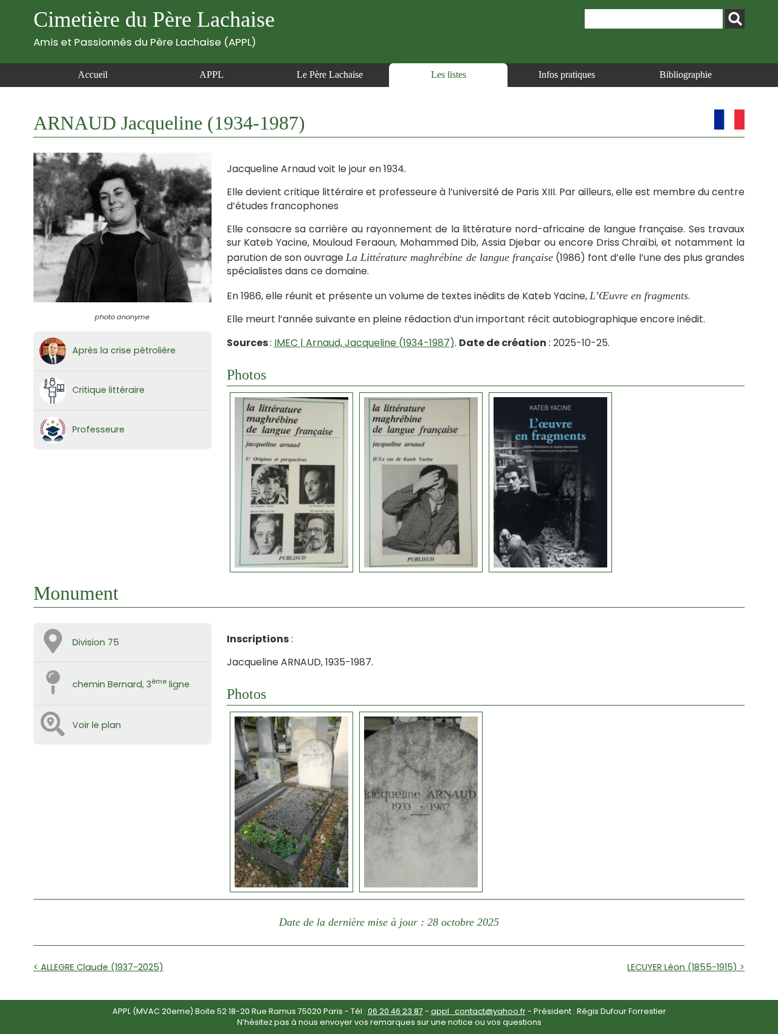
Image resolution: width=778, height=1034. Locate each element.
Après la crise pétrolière (124, 350)
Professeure (98, 429)
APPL (211, 74)
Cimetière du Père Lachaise (154, 27)
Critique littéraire (108, 390)
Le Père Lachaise (330, 74)
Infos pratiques (567, 74)
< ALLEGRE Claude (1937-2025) (98, 967)
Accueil (93, 74)
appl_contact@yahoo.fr (478, 1011)
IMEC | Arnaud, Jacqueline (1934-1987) (364, 343)
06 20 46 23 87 (395, 1011)
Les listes (448, 74)
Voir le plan (96, 725)
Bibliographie (685, 74)
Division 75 (95, 642)
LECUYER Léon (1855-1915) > (686, 967)
